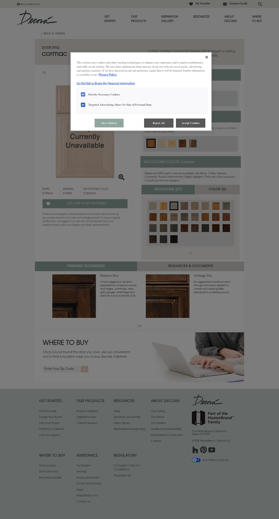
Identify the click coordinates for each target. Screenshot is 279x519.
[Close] (206, 57)
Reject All (159, 123)
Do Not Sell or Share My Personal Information (106, 83)
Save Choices (109, 123)
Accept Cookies (191, 123)
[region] (141, 91)
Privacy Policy (108, 75)
